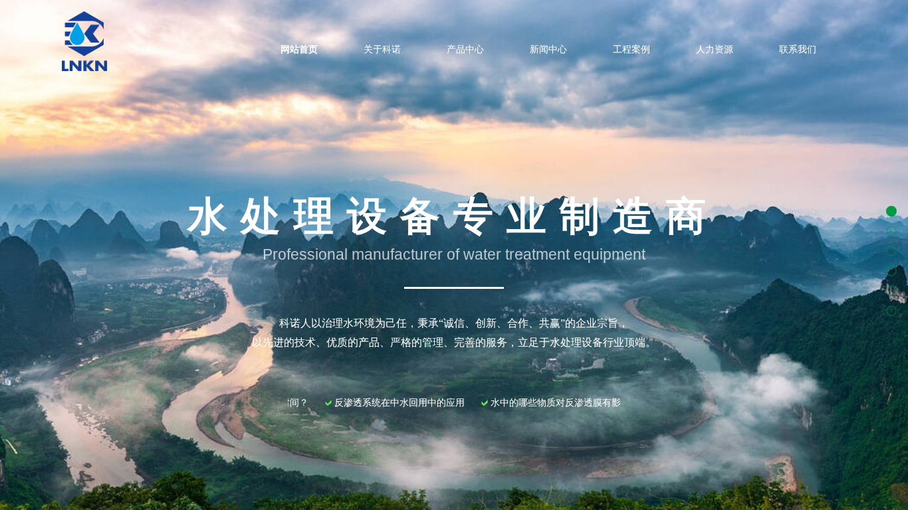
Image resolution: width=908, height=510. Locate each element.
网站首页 (299, 49)
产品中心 (465, 49)
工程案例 (631, 49)
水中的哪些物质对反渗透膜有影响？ (538, 403)
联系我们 (797, 49)
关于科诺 (382, 49)
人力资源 (714, 49)
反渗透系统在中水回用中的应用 (373, 403)
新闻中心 (548, 49)
